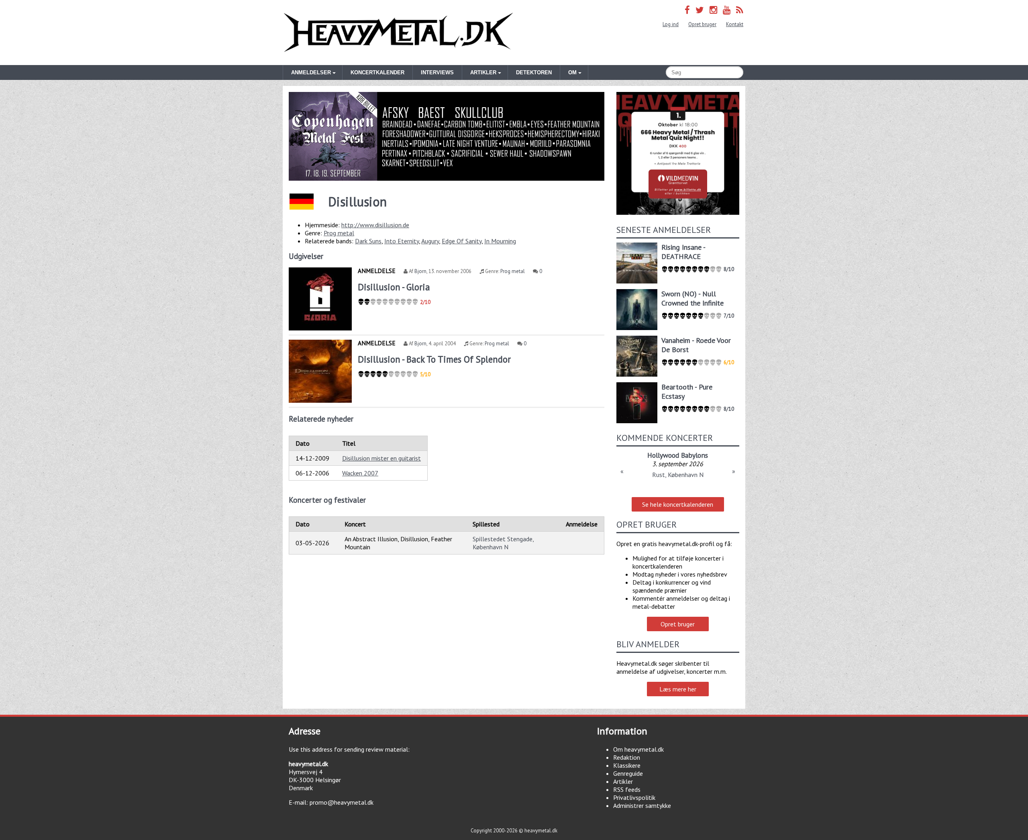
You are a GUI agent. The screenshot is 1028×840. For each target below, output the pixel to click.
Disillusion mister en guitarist (381, 458)
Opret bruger (702, 24)
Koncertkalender (377, 72)
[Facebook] (687, 10)
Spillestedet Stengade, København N (503, 543)
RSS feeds (626, 789)
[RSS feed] (739, 10)
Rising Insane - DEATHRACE (683, 252)
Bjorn (420, 271)
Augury (430, 241)
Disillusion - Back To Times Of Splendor (434, 359)
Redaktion (626, 757)
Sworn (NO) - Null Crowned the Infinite (692, 298)
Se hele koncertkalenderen (677, 504)
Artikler (623, 781)
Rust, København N (678, 475)
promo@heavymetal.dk (341, 802)
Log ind (671, 24)
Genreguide (628, 773)
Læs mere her (677, 689)
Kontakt (734, 24)
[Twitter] (700, 10)
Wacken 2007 (360, 473)
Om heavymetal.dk (638, 749)
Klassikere (626, 765)
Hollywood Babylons (677, 455)
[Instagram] (713, 10)
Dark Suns (368, 241)
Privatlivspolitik (634, 797)
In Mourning (500, 241)
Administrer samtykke (642, 805)
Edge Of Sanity (461, 241)
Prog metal (339, 233)
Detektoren (534, 72)
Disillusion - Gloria (394, 287)
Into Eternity (401, 241)
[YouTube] (726, 10)
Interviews (437, 72)
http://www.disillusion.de (375, 225)
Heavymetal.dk (398, 32)
